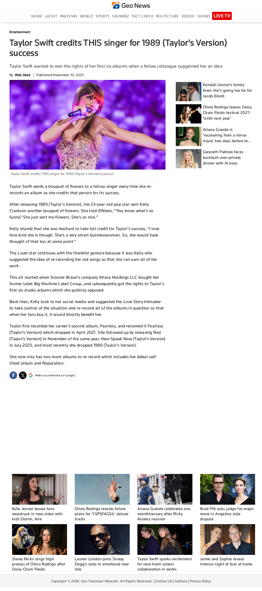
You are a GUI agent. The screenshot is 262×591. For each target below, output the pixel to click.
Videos (188, 16)
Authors (181, 581)
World (86, 16)
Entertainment (19, 32)
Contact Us (163, 581)
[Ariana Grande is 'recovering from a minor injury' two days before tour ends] (188, 136)
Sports (103, 16)
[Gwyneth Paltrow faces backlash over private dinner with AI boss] (188, 158)
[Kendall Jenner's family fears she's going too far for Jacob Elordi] (188, 91)
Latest (51, 16)
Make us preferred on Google (55, 375)
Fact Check (143, 16)
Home (36, 16)
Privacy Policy (200, 581)
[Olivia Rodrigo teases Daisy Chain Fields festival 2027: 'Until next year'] (188, 113)
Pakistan (68, 16)
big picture (167, 16)
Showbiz (120, 16)
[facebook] (13, 375)
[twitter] (23, 375)
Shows (204, 16)
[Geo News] (131, 5)
